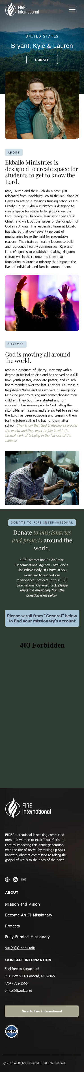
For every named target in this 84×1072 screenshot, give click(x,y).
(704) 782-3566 (16, 983)
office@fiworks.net (18, 990)
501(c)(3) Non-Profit (20, 947)
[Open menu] (72, 9)
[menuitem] (42, 904)
